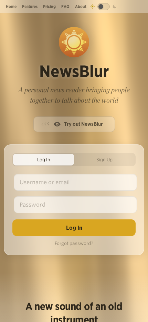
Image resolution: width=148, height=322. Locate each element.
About (80, 6)
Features (30, 6)
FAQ (65, 6)
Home (11, 6)
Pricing (49, 6)
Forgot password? (74, 243)
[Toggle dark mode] (103, 6)
